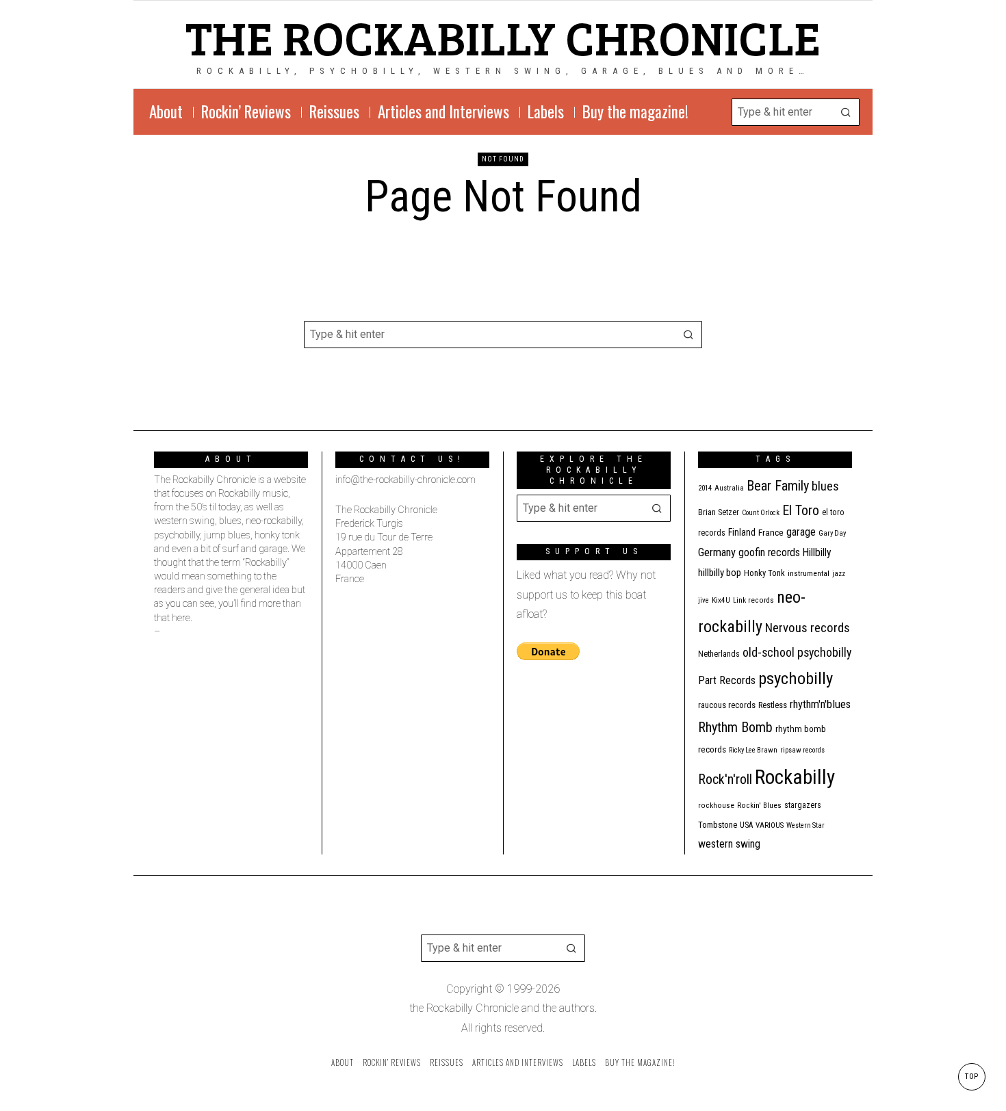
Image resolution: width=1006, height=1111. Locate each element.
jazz (838, 573)
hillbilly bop (719, 572)
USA (746, 825)
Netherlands (719, 654)
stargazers (802, 805)
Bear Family (778, 486)
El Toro (800, 510)
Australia (729, 488)
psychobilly (795, 678)
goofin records (769, 553)
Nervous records (807, 628)
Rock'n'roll (725, 779)
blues (825, 486)
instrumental (808, 573)
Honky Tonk (764, 573)
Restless (772, 705)
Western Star (805, 825)
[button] (846, 112)
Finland (742, 532)
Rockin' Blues (759, 805)
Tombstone (717, 825)
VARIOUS (770, 825)
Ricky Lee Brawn (753, 750)
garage (801, 531)
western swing (729, 843)
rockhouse (716, 805)
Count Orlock (760, 512)
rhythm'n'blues (820, 704)
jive (703, 600)
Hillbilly (817, 553)
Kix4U (721, 600)
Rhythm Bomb (735, 727)
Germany (717, 552)
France (771, 532)
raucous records (727, 705)
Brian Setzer (718, 512)
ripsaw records (802, 750)
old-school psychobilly (797, 652)
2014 (705, 488)
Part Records (727, 680)
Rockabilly (795, 777)
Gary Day (832, 533)
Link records (753, 600)
